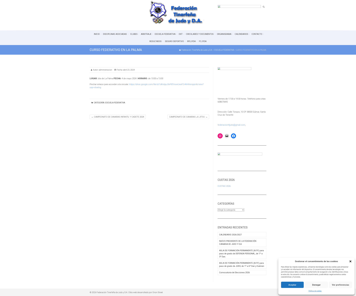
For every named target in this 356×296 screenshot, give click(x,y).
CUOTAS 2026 (224, 186)
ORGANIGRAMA (224, 34)
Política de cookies (315, 291)
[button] (350, 261)
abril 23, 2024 (129, 70)
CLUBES (134, 34)
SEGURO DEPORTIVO (174, 41)
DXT (181, 34)
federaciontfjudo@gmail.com (231, 125)
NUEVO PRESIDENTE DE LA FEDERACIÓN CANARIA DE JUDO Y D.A (237, 242)
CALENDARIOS (241, 34)
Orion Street (157, 292)
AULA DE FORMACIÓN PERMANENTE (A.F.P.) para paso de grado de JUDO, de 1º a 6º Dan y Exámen (241, 264)
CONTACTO (257, 34)
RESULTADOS (155, 41)
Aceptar (292, 285)
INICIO (97, 34)
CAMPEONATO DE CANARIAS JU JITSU (188, 117)
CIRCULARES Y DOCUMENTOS (200, 34)
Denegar (316, 285)
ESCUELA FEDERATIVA (165, 34)
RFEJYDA (191, 41)
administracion (105, 70)
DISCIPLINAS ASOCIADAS (115, 34)
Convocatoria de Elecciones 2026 (234, 272)
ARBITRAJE (146, 34)
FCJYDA (203, 41)
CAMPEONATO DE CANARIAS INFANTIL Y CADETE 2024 (117, 117)
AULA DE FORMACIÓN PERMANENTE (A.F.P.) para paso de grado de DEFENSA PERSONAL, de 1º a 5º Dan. (241, 253)
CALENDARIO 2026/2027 (230, 234)
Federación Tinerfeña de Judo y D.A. (112, 292)
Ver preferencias (340, 285)
